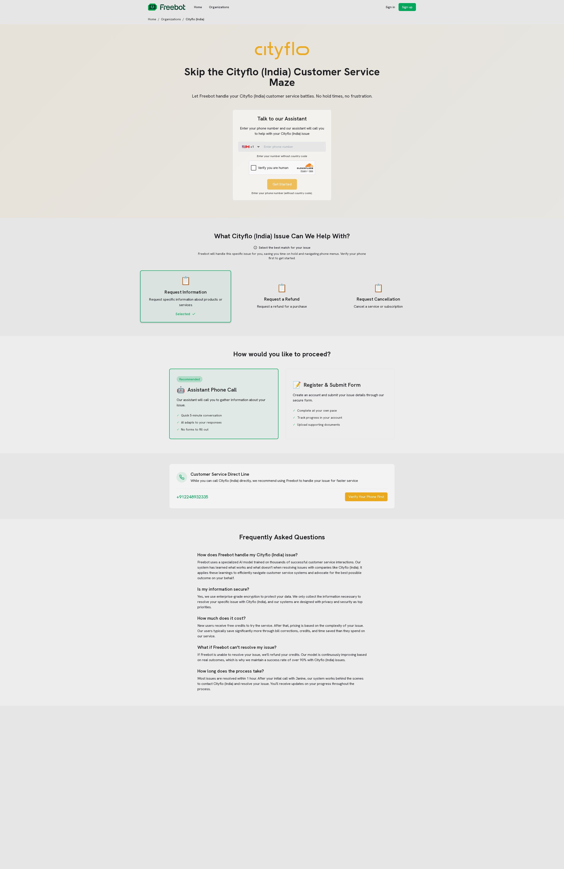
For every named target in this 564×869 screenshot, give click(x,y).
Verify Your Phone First (366, 496)
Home (198, 7)
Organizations (219, 7)
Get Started (282, 184)
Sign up (407, 7)
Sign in (390, 7)
